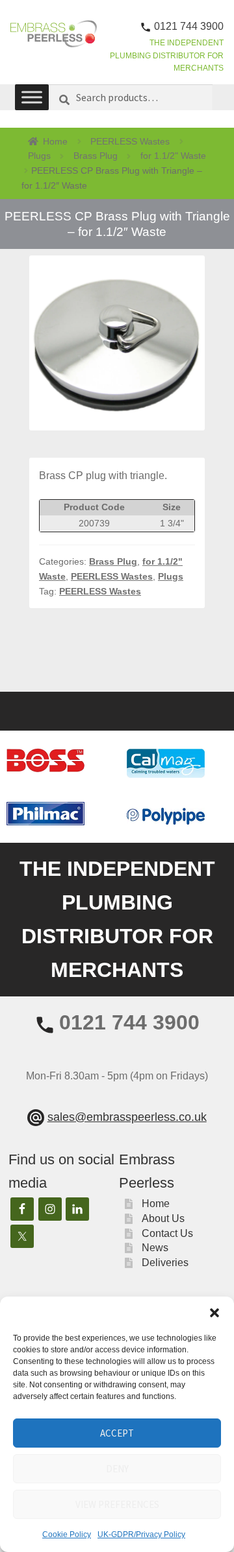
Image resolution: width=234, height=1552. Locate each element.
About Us (163, 1218)
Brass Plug (95, 155)
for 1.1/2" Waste (173, 155)
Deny (117, 1469)
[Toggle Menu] (31, 97)
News (155, 1247)
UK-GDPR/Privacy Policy (141, 1534)
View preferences (117, 1504)
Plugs (39, 155)
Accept (117, 1433)
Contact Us (167, 1233)
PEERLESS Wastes (130, 141)
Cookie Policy (66, 1534)
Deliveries (165, 1262)
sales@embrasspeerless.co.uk (127, 1117)
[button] (214, 1312)
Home (55, 141)
